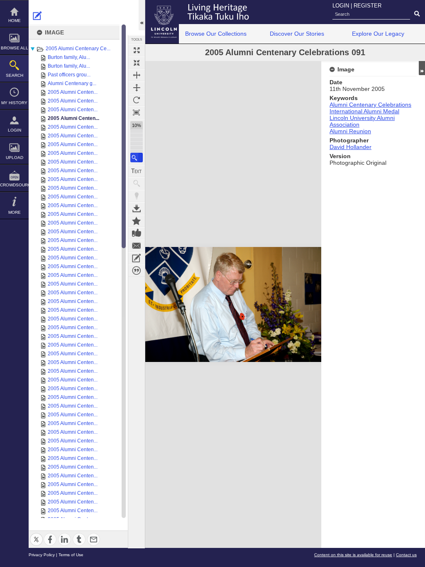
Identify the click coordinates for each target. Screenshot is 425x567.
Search (14, 75)
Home (14, 20)
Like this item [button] (136, 233)
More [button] (14, 212)
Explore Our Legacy (378, 33)
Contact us (406, 554)
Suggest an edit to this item (37, 15)
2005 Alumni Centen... (73, 92)
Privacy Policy (42, 554)
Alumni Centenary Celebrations (370, 104)
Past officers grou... (69, 75)
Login (14, 130)
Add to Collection (136, 221)
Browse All (14, 48)
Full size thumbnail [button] (136, 50)
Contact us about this (136, 246)
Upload (14, 157)
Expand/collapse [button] (422, 68)
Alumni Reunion (350, 131)
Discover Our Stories (297, 33)
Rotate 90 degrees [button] (136, 100)
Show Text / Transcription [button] (136, 171)
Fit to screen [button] (136, 62)
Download (136, 208)
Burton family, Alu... (69, 57)
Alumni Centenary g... (72, 83)
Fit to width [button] (136, 75)
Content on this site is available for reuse (353, 554)
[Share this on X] (36, 534)
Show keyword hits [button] (136, 183)
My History (14, 102)
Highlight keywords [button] (136, 196)
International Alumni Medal (364, 111)
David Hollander (350, 147)
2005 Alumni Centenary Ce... (78, 48)
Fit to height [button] (136, 87)
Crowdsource (14, 185)
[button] (136, 157)
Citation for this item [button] (136, 270)
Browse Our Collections (216, 33)
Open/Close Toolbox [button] (142, 15)
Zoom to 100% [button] (136, 112)
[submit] (417, 14)
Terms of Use (71, 554)
